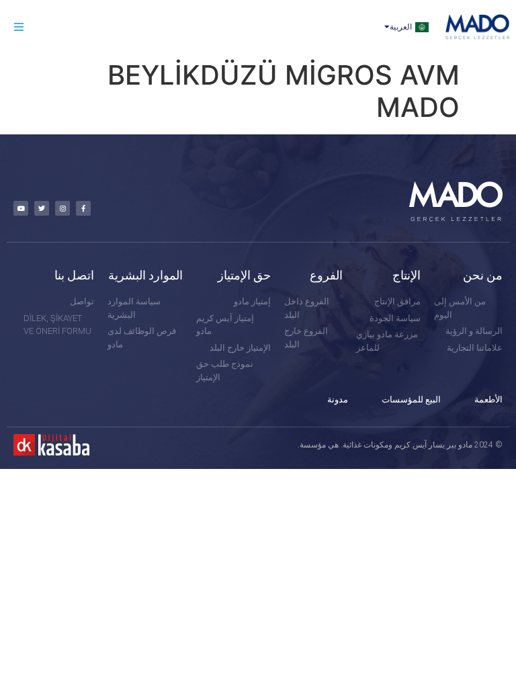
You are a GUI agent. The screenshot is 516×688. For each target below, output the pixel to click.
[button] (18, 27)
